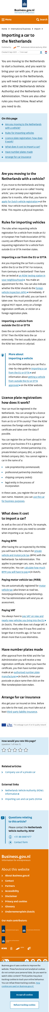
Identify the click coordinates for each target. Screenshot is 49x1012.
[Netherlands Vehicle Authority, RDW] (20, 948)
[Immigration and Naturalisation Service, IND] (10, 940)
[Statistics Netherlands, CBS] (11, 948)
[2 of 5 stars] (10, 750)
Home (4, 29)
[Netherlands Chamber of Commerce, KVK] (4, 948)
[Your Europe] (7, 725)
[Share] (41, 52)
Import (37, 29)
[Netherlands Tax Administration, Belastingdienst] (31, 929)
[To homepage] (24, 3)
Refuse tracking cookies (24, 1005)
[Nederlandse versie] (46, 52)
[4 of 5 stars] (21, 750)
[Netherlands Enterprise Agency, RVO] (10, 929)
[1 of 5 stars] (4, 750)
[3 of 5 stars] (15, 750)
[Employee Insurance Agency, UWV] (29, 948)
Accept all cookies (24, 995)
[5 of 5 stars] (26, 750)
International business (21, 29)
